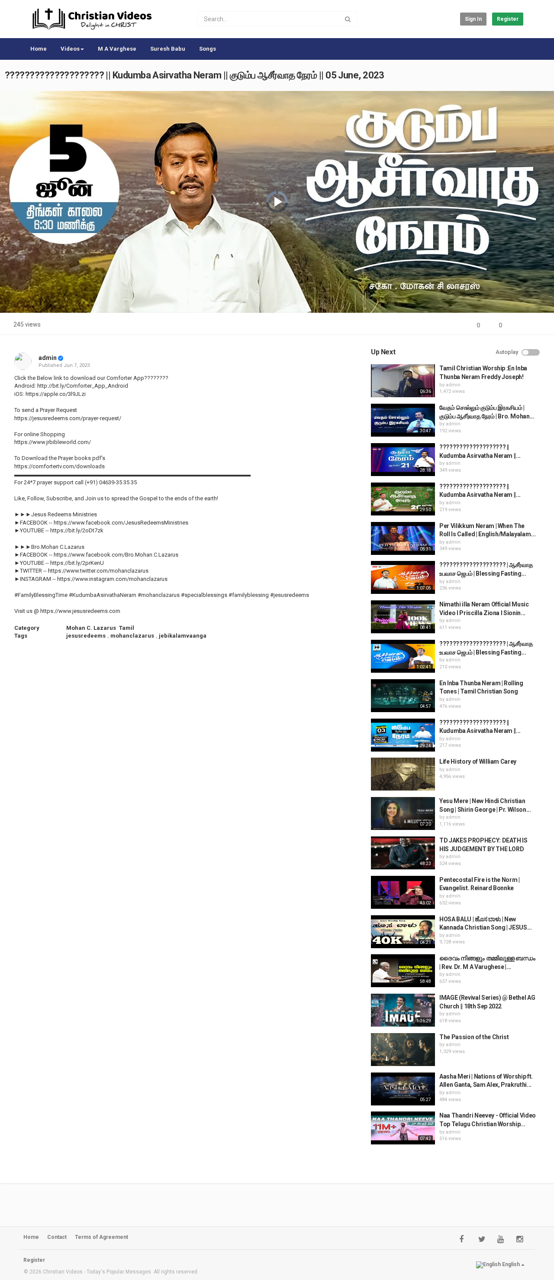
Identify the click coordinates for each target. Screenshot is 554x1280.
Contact (57, 1237)
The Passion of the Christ (474, 1037)
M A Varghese (117, 48)
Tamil (126, 628)
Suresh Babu (167, 48)
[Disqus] (187, 763)
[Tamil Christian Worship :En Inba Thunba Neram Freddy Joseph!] (403, 380)
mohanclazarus (132, 635)
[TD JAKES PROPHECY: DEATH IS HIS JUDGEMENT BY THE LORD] (403, 852)
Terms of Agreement (101, 1237)
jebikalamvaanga (182, 635)
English (511, 1264)
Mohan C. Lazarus (91, 628)
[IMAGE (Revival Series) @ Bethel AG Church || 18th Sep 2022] (403, 1010)
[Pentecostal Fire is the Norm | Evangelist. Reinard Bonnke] (403, 892)
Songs (207, 48)
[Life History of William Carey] (403, 774)
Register (508, 19)
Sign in (473, 19)
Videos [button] (70, 48)
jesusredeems (86, 635)
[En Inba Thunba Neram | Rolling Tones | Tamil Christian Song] (403, 695)
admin (48, 357)
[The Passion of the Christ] (403, 1049)
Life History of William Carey (477, 761)
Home (38, 48)
